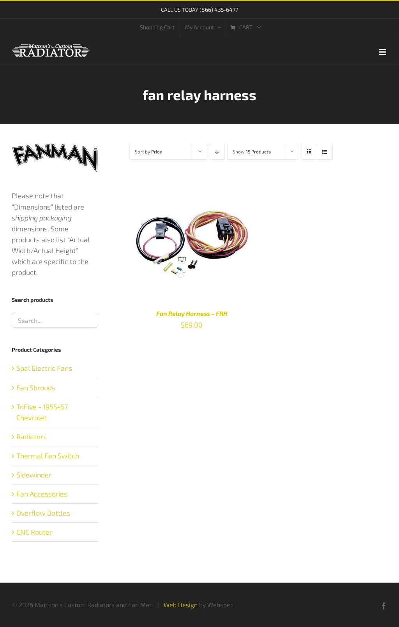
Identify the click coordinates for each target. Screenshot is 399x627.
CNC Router (34, 532)
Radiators (31, 436)
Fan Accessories (41, 494)
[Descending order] (217, 152)
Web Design (181, 604)
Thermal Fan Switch (47, 455)
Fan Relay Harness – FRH (192, 313)
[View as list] (324, 151)
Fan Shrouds (35, 387)
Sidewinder (33, 474)
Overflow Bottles (43, 513)
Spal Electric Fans (44, 368)
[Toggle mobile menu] (383, 52)
